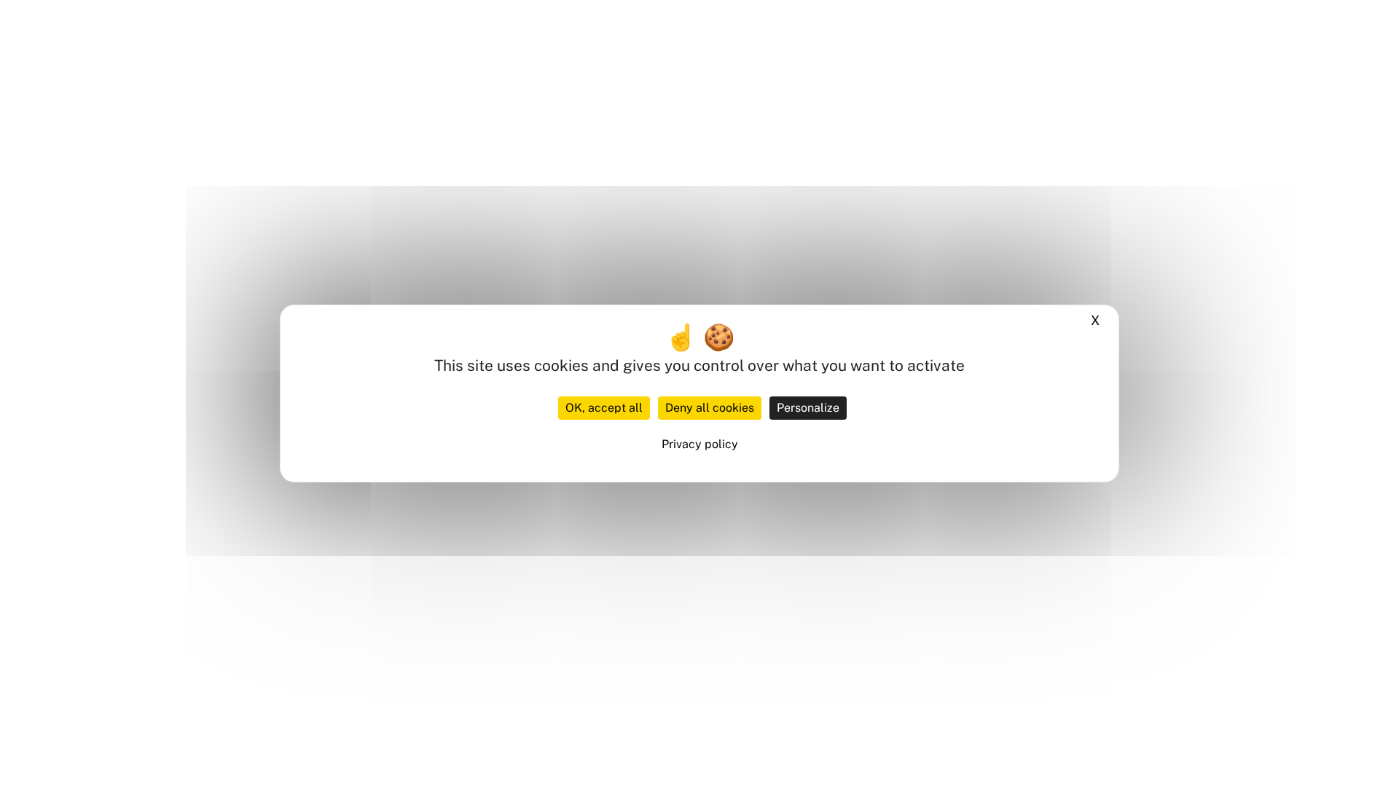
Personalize (808, 408)
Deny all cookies (709, 408)
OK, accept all (604, 408)
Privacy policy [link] (700, 444)
